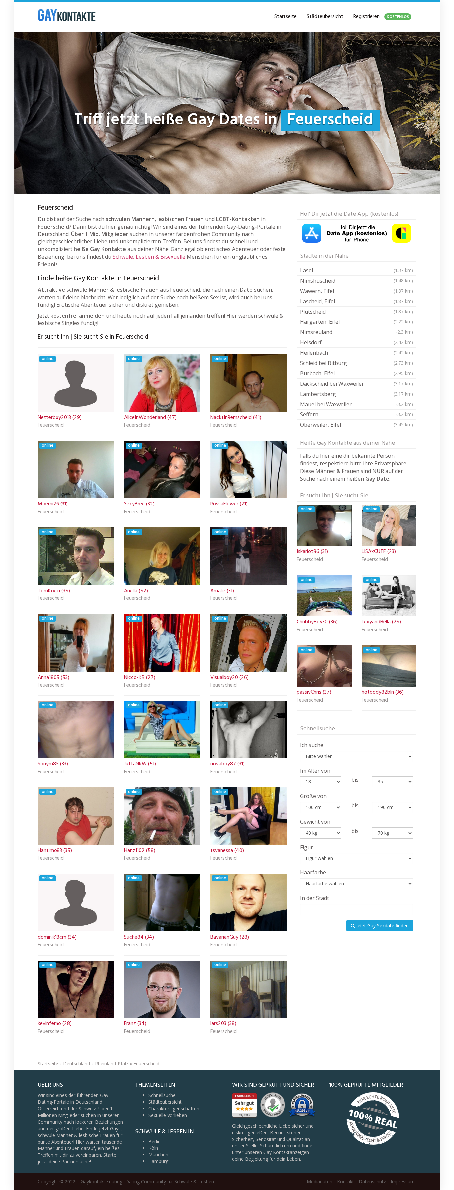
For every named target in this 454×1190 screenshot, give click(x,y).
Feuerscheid (51, 426)
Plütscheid (356, 311)
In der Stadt (314, 898)
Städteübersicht (325, 16)
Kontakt (345, 1181)
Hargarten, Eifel (356, 321)
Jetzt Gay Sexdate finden (382, 925)
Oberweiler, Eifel (356, 424)
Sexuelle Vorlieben (167, 1115)
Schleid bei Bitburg (356, 363)
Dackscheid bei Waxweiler (356, 383)
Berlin (154, 1141)
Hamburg (158, 1161)
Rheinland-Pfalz (111, 1063)
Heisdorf (356, 342)
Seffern (356, 414)
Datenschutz (372, 1181)
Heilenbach (356, 352)
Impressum (403, 1181)
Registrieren (381, 16)
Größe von (313, 796)
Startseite (285, 16)
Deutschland (76, 1063)
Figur (306, 847)
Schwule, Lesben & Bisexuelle (149, 256)
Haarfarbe (313, 872)
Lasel (356, 270)
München (158, 1154)
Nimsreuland (356, 332)
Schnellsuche (162, 1095)
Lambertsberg (356, 394)
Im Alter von (315, 770)
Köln (153, 1148)
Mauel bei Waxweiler (356, 404)
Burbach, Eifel (356, 373)
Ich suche (311, 745)
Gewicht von (315, 821)
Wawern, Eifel (356, 291)
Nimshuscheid (356, 280)
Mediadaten (319, 1181)
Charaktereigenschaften (173, 1108)
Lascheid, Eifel (356, 301)
